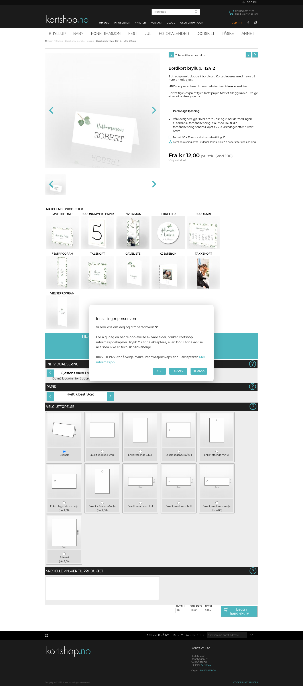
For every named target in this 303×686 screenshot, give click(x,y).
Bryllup (57, 33)
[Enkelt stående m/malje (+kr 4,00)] (102, 497)
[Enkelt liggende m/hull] (178, 445)
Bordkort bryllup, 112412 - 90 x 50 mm (116, 41)
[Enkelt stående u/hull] (140, 445)
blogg (171, 23)
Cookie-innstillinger (245, 682)
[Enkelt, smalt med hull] (178, 497)
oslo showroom (192, 23)
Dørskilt (205, 33)
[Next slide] (153, 111)
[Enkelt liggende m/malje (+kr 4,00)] (64, 497)
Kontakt (156, 23)
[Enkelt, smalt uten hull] (140, 497)
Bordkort (70, 41)
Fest (132, 33)
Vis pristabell (177, 160)
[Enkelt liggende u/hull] (102, 445)
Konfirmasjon (106, 33)
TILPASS (198, 371)
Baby (78, 33)
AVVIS (178, 371)
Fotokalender (174, 33)
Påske (228, 33)
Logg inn (251, 2)
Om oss (104, 23)
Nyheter (140, 23)
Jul (148, 33)
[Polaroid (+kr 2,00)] (64, 548)
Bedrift (237, 23)
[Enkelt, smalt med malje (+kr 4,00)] (216, 497)
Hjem (50, 41)
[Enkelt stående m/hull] (216, 445)
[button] (55, 184)
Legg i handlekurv (239, 611)
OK (159, 371)
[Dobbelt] (64, 445)
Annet (248, 33)
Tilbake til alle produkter (190, 55)
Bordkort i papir (85, 41)
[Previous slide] (51, 111)
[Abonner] (251, 635)
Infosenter (122, 23)
